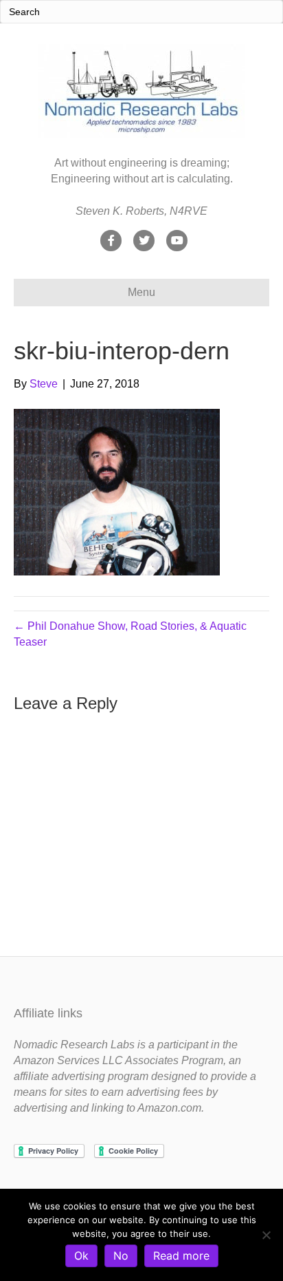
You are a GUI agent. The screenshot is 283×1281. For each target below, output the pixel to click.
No (120, 1255)
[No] (266, 1235)
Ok (81, 1255)
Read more (181, 1255)
